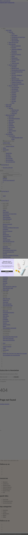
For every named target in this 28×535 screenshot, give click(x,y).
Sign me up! (7, 271)
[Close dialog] (0, 259)
